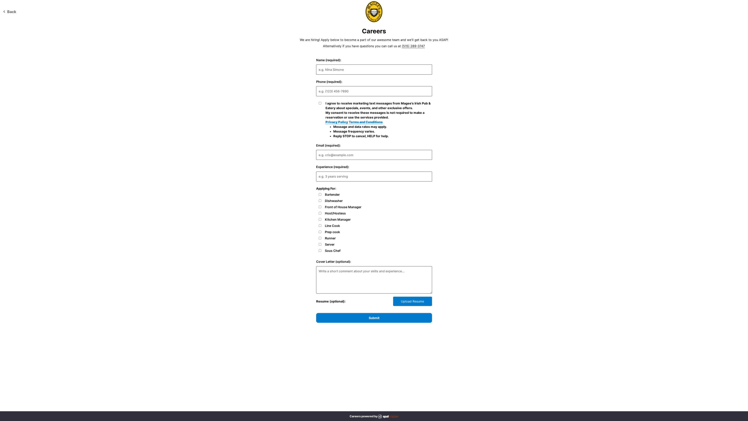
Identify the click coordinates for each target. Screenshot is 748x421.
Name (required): (328, 60)
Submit (374, 318)
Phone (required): (329, 82)
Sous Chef (332, 251)
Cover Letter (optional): (333, 262)
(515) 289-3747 (413, 46)
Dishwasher (334, 201)
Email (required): (328, 145)
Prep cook (332, 232)
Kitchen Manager (338, 219)
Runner (330, 238)
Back (9, 11)
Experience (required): (332, 167)
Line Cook (332, 226)
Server (329, 244)
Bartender (332, 194)
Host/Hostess (335, 213)
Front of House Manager (343, 207)
